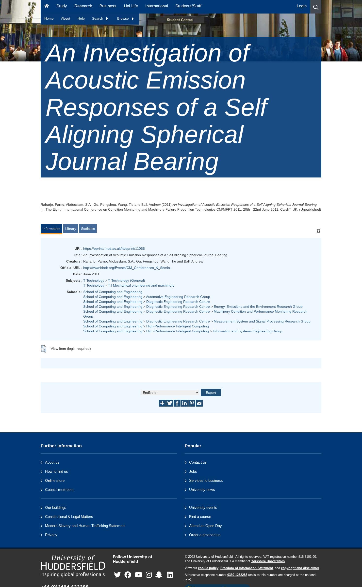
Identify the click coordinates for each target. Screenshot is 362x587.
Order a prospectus (204, 535)
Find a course (200, 516)
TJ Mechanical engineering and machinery (141, 285)
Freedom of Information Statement (246, 568)
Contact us (198, 462)
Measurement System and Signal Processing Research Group (262, 321)
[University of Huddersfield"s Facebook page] (127, 575)
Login (302, 6)
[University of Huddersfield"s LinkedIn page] (170, 575)
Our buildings (55, 507)
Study (61, 6)
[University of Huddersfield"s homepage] (73, 566)
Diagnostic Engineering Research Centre (178, 302)
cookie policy (208, 568)
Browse (123, 18)
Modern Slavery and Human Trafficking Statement (85, 526)
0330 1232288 (237, 575)
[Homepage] (47, 7)
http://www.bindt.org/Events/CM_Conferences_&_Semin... (128, 268)
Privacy (51, 535)
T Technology (93, 280)
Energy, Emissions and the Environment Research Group (258, 306)
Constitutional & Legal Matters (69, 516)
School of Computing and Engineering (112, 292)
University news (202, 489)
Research (83, 6)
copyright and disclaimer (300, 568)
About (65, 18)
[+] (318, 231)
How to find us (56, 471)
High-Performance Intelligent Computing (177, 326)
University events (203, 507)
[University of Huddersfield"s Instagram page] (149, 575)
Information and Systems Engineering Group (247, 331)
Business (107, 6)
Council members (59, 489)
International (156, 6)
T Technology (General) (126, 280)
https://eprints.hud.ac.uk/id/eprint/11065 (114, 248)
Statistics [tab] (88, 229)
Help (81, 18)
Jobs (193, 471)
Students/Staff (188, 6)
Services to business (206, 480)
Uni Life (131, 6)
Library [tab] (70, 229)
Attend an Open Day (205, 526)
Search (98, 18)
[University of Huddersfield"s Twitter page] (117, 575)
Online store (55, 480)
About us (52, 462)
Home (49, 18)
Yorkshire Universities (268, 561)
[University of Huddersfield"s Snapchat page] (159, 575)
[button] (315, 7)
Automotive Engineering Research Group (178, 297)
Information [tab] (51, 229)
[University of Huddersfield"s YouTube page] (139, 575)
